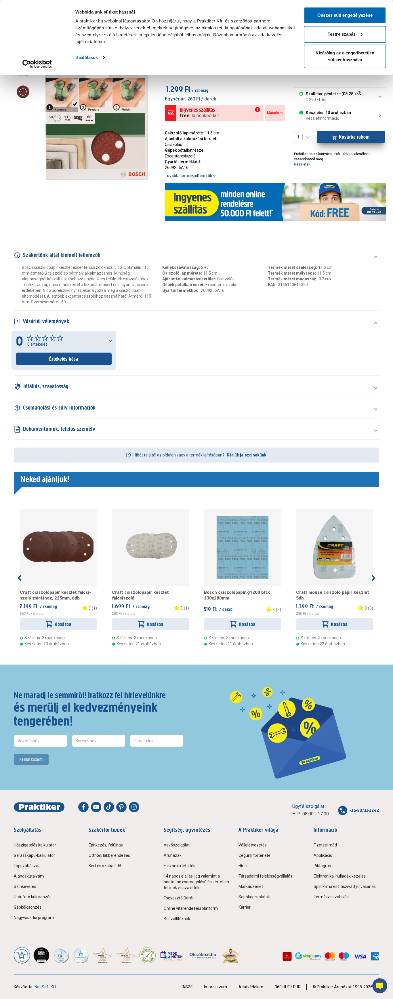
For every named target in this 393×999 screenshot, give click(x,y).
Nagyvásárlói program (34, 917)
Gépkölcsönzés (27, 907)
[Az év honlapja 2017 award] (126, 955)
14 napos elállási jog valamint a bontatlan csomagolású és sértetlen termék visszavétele (196, 882)
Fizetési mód (325, 845)
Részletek (302, 164)
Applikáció (323, 855)
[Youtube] (96, 807)
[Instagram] (134, 807)
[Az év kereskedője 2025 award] (230, 955)
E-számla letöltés (179, 865)
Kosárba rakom (354, 137)
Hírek (243, 865)
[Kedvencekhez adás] (22, 511)
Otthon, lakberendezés (109, 855)
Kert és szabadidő (105, 865)
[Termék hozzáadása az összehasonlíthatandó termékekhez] (30, 511)
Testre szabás (342, 34)
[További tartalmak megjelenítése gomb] (24, 185)
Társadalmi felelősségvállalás (265, 876)
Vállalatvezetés (253, 845)
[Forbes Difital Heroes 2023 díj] (41, 955)
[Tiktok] (109, 807)
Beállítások (86, 57)
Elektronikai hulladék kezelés (340, 876)
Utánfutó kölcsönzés (32, 897)
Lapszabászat (27, 865)
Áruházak (173, 855)
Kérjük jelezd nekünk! (247, 455)
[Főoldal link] (39, 807)
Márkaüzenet (251, 886)
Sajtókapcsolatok (254, 897)
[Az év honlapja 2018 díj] (61, 955)
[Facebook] (83, 807)
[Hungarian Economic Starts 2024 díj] (22, 955)
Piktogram (323, 865)
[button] (359, 96)
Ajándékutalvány (29, 876)
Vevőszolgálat (177, 845)
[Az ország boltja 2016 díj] (102, 955)
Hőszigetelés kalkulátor (35, 845)
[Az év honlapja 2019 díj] (81, 955)
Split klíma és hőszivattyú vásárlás (345, 886)
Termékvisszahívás (331, 897)
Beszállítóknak (177, 918)
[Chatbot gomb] (379, 985)
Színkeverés (25, 886)
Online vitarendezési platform (191, 908)
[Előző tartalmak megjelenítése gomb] (19, 578)
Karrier (245, 907)
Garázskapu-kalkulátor (34, 855)
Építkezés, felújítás (106, 845)
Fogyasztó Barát (179, 898)
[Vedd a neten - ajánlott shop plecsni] (172, 955)
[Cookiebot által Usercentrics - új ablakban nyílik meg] (37, 64)
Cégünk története (254, 855)
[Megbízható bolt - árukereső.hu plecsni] (148, 955)
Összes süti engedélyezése (345, 15)
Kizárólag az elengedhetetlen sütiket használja (345, 56)
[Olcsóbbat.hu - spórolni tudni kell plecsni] (203, 955)
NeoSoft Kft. (46, 987)
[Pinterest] (121, 807)
